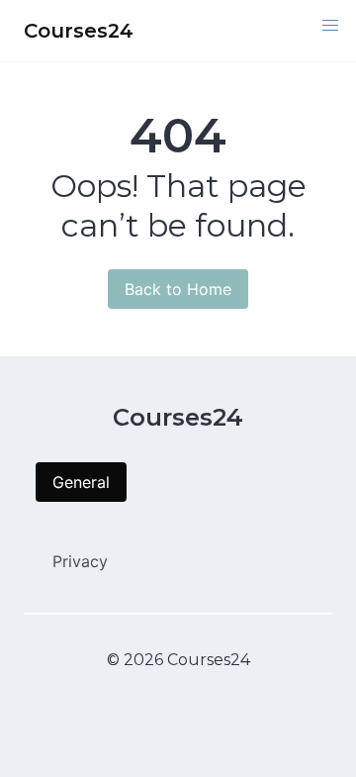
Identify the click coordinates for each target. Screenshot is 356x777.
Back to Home (178, 289)
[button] (330, 25)
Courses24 (178, 417)
